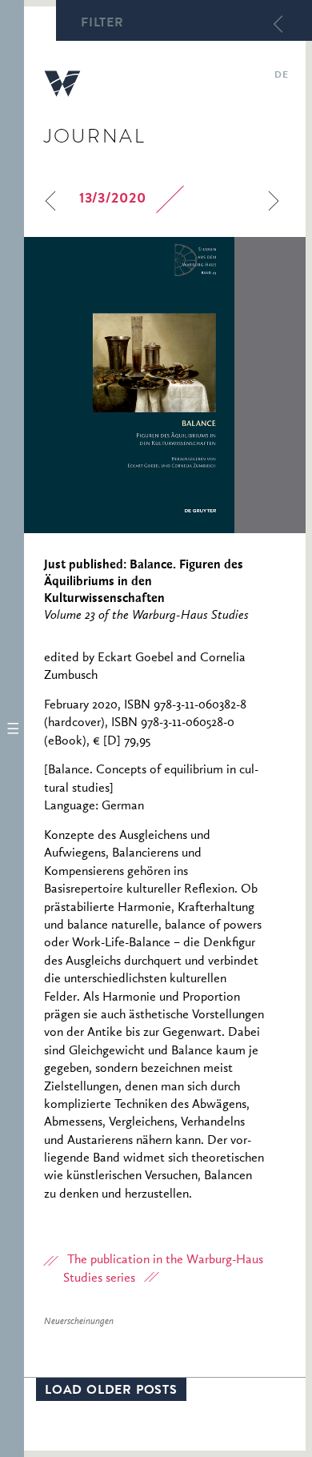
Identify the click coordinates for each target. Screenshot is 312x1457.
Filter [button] (102, 24)
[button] (12, 728)
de (281, 76)
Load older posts (111, 1391)
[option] (165, 385)
